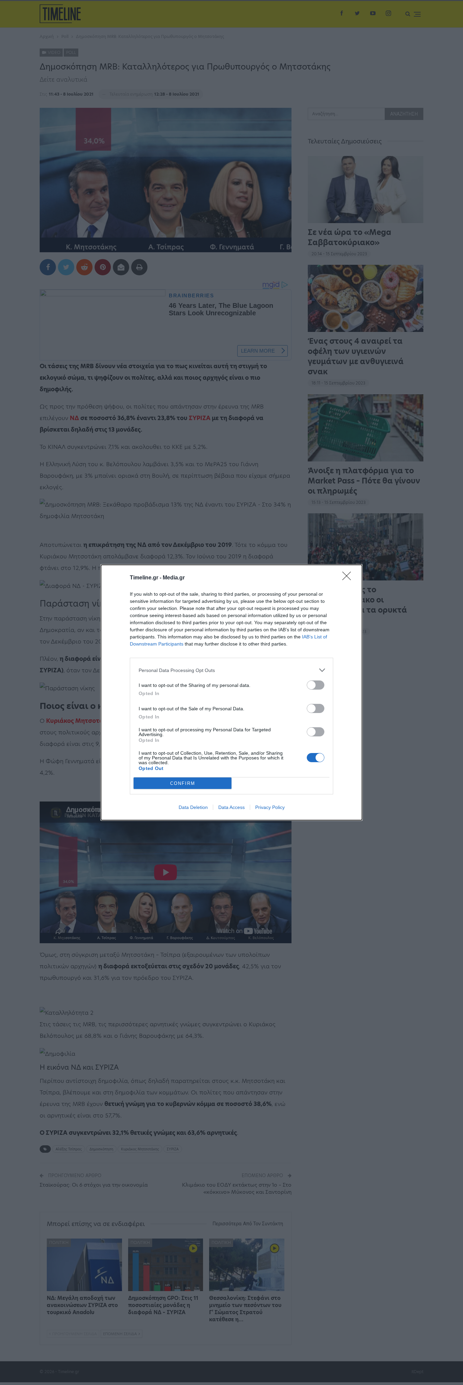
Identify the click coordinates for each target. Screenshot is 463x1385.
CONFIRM (182, 783)
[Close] (348, 578)
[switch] (315, 685)
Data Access (231, 807)
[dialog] (231, 692)
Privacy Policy (270, 807)
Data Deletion (193, 807)
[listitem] (231, 670)
